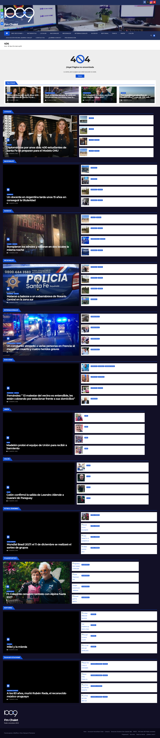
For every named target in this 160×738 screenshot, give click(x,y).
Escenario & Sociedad (12, 690)
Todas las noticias (140, 734)
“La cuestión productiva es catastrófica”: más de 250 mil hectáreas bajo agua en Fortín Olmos (119, 120)
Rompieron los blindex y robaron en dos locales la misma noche (110, 142)
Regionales (67, 33)
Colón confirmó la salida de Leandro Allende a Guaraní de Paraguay (35, 496)
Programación (70, 37)
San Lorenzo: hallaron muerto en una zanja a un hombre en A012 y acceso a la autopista (119, 280)
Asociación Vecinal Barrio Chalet (19, 37)
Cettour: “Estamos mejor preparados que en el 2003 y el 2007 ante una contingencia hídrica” (121, 390)
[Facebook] (2, 13)
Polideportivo (86, 92)
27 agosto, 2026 (13, 100)
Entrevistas (32, 33)
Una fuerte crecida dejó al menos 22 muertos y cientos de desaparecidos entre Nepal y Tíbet (121, 319)
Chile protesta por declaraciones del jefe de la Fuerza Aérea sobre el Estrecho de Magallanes (121, 352)
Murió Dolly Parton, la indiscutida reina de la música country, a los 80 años (115, 678)
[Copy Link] (2, 20)
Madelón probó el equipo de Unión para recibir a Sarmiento (36, 447)
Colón (131, 33)
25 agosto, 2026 (13, 550)
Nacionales (54, 33)
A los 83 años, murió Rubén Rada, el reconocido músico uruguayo (36, 695)
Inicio (5, 46)
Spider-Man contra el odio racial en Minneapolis (106, 341)
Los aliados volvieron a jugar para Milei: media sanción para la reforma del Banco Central (120, 181)
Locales (43, 33)
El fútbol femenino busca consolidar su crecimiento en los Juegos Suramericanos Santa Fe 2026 (122, 550)
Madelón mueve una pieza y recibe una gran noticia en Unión (104, 418)
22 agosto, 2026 (13, 401)
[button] (151, 35)
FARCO (114, 33)
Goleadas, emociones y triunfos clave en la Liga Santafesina (110, 517)
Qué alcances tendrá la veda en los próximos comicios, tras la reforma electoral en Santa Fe (60, 97)
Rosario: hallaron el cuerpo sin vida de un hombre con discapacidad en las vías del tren (119, 291)
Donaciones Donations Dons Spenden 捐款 (121, 731)
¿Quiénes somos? (54, 37)
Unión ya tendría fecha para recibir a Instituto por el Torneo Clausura (106, 451)
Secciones (132, 734)
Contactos (40, 37)
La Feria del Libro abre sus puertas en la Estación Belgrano (110, 699)
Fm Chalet (11, 24)
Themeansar (32, 733)
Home (85, 731)
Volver (80, 76)
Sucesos (94, 33)
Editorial (105, 33)
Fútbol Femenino (11, 541)
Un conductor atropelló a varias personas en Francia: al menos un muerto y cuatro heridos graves (41, 347)
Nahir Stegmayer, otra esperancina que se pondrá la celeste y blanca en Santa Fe (108, 578)
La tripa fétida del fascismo (100, 617)
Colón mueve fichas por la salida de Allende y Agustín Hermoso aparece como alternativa (116, 468)
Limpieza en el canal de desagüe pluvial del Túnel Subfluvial (109, 131)
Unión (123, 33)
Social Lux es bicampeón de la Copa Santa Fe (105, 528)
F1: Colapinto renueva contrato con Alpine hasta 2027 (98, 96)
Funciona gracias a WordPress (11, 733)
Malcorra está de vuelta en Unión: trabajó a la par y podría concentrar (107, 429)
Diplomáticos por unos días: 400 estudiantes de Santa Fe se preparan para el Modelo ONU (22, 97)
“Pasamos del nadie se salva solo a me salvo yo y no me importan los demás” (116, 369)
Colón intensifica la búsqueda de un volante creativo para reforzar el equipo (111, 479)
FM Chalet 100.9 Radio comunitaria (146, 731)
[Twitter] (2, 17)
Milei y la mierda (17, 646)
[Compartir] (2, 23)
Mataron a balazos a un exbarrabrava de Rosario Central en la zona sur (113, 253)
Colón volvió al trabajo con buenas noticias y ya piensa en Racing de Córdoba (111, 490)
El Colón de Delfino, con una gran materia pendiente (103, 500)
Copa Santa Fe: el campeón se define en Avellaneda (108, 539)
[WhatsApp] (2, 10)
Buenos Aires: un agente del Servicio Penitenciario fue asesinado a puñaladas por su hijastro (121, 192)
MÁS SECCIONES (17, 33)
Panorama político (50, 92)
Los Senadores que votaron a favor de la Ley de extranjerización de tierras (115, 627)
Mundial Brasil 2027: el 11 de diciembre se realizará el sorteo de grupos (39, 546)
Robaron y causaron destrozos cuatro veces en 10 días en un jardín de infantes (115, 153)
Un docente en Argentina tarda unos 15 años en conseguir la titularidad (36, 198)
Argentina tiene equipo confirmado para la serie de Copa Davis (102, 567)
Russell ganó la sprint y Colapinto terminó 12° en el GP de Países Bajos (104, 600)
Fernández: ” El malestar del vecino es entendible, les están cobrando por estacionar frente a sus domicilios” (41, 397)
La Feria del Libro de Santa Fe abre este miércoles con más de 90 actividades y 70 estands (121, 688)
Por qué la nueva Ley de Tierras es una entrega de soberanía (111, 638)
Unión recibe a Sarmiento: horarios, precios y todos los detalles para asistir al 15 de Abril (113, 440)
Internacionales (81, 33)
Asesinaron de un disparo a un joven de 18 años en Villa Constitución (113, 269)
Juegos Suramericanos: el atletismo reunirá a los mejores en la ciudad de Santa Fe (109, 589)
